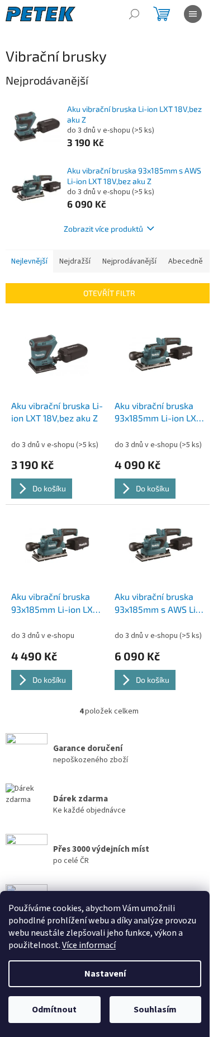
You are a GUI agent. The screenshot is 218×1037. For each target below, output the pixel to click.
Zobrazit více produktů (103, 228)
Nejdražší (75, 261)
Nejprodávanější (129, 261)
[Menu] (193, 14)
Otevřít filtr (109, 293)
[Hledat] (134, 14)
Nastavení (105, 974)
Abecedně (185, 261)
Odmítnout (54, 1009)
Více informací (89, 945)
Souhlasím (155, 1009)
